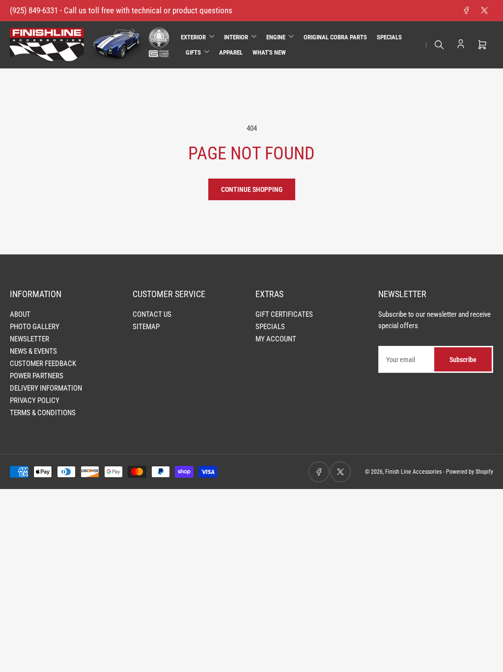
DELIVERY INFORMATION (46, 388)
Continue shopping (251, 189)
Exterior (193, 37)
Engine (275, 37)
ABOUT (20, 314)
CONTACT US (152, 314)
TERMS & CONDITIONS (43, 412)
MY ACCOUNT (275, 339)
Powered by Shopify (469, 471)
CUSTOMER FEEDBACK (43, 363)
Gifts (193, 52)
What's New (269, 52)
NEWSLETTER (29, 339)
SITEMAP (146, 326)
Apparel (231, 52)
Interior (236, 37)
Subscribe (462, 360)
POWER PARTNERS (36, 375)
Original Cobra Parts (335, 37)
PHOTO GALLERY (34, 326)
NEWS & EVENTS (33, 351)
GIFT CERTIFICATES (284, 314)
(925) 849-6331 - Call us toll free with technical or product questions (121, 10)
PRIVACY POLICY (34, 400)
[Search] (439, 45)
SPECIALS (270, 326)
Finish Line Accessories (413, 471)
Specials (389, 37)
